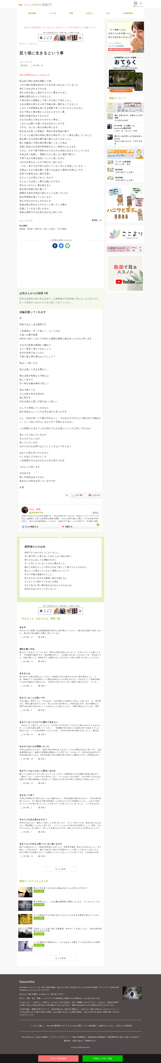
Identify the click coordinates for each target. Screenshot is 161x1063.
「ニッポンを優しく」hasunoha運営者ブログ (47, 1026)
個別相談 (32, 13)
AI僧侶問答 (128, 13)
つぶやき (53, 13)
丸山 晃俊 (35, 509)
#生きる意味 (24, 75)
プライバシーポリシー (59, 1037)
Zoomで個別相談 (58, 1058)
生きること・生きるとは (28, 44)
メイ (21, 62)
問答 (71, 13)
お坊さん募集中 (42, 1037)
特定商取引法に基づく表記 (118, 1037)
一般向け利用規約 (78, 1037)
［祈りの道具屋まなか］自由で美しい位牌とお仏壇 (60, 33)
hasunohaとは (27, 1037)
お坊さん (90, 13)
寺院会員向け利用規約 (96, 1037)
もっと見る (60, 869)
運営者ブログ (91, 1041)
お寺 (108, 13)
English (135, 1037)
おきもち (96, 495)
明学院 (95, 513)
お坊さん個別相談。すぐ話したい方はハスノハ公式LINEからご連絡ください (60, 27)
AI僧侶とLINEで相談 (103, 1058)
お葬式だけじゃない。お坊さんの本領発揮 (115, 1026)
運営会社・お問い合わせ (73, 1041)
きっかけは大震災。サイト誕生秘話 (82, 1026)
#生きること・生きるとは (39, 75)
